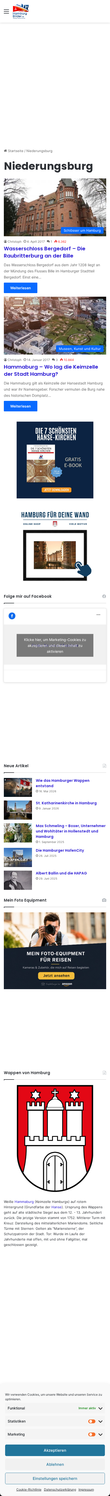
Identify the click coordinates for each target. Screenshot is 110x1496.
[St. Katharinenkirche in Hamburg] (18, 810)
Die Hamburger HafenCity (60, 850)
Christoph (14, 241)
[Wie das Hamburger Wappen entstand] (18, 787)
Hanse (56, 1207)
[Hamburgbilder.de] (21, 11)
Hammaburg (24, 1202)
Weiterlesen (20, 288)
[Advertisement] (55, 83)
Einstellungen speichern (55, 1478)
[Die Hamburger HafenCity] (18, 857)
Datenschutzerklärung (60, 1489)
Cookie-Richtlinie (28, 1489)
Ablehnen (55, 1464)
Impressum (86, 1489)
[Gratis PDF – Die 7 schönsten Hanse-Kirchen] (55, 460)
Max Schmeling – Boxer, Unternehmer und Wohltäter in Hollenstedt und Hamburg (71, 831)
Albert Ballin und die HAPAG (61, 873)
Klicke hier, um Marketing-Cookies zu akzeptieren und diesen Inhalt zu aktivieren (55, 645)
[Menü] (6, 13)
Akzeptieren (55, 1450)
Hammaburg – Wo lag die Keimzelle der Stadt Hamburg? (51, 370)
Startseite (15, 151)
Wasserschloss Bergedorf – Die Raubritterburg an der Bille (44, 252)
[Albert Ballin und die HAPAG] (18, 880)
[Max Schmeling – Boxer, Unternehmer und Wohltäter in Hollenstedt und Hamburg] (18, 832)
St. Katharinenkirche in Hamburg (66, 803)
